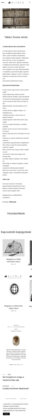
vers (22, 364)
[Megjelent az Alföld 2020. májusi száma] (13, 287)
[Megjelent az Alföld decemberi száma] (13, 247)
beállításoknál (6, 410)
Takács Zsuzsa (16, 331)
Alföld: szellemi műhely (11, 398)
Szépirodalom (21, 326)
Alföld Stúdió (23, 398)
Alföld (15, 326)
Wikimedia (12, 202)
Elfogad (6, 414)
